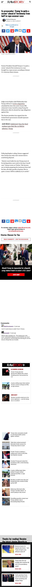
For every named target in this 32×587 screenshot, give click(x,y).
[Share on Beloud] (28, 30)
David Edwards (12, 19)
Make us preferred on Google (12, 25)
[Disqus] (16, 301)
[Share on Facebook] (3, 30)
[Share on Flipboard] (12, 30)
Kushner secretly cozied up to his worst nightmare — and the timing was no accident (20, 399)
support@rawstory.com (24, 227)
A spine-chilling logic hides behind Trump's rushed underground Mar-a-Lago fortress (20, 384)
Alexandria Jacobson (17, 369)
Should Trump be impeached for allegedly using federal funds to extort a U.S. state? (16, 269)
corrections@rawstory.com (15, 231)
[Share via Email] (20, 30)
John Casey (14, 395)
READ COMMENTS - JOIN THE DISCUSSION (16, 239)
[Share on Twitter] (8, 30)
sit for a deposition (19, 104)
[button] (30, 1)
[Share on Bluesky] (24, 30)
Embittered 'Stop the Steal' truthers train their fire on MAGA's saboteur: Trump (15, 126)
